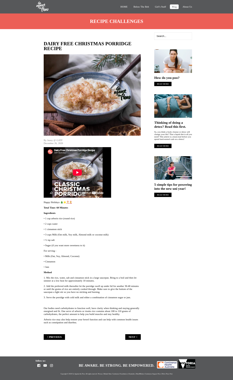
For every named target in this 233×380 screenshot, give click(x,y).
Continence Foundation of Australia (123, 374)
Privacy (100, 374)
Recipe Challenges (116, 21)
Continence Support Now (153, 374)
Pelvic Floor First (167, 374)
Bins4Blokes (140, 374)
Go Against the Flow (42, 6)
